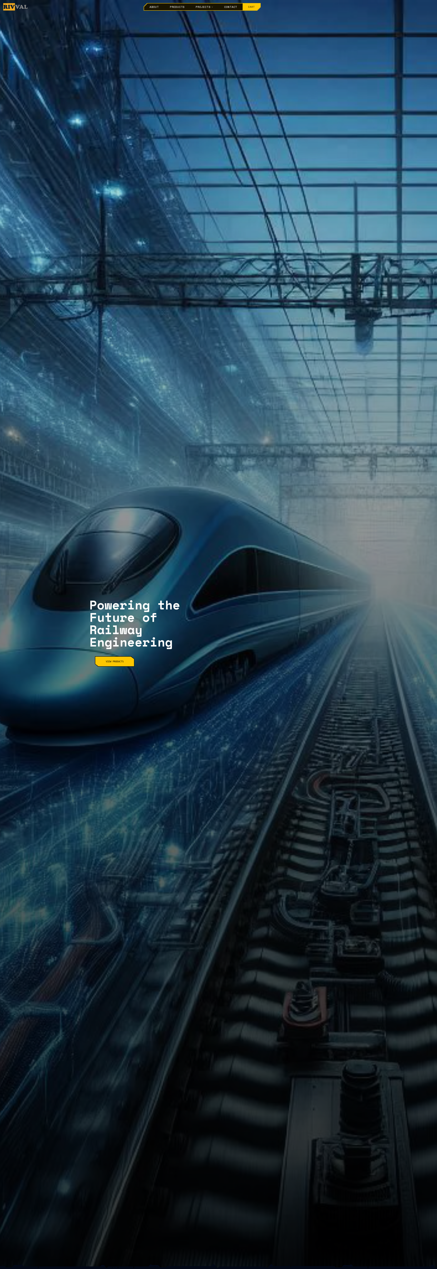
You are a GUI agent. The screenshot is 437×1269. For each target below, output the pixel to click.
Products (177, 7)
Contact (230, 7)
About (154, 7)
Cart (251, 7)
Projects (203, 7)
